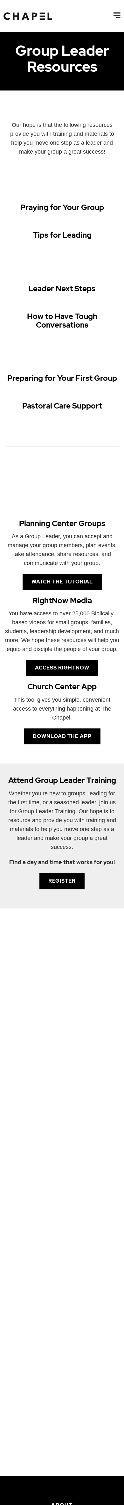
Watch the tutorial (62, 581)
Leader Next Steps (62, 288)
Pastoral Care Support (62, 406)
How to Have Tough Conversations (62, 320)
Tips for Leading (62, 235)
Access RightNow (62, 667)
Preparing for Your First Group (62, 378)
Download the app (62, 736)
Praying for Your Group (62, 207)
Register (62, 881)
